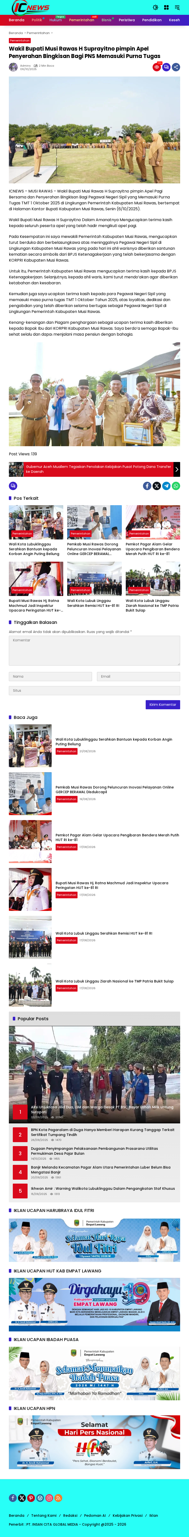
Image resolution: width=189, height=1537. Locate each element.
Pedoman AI (95, 1515)
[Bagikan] (176, 67)
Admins (25, 65)
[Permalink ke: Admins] (14, 67)
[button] (155, 7)
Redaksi (70, 1515)
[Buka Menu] (166, 7)
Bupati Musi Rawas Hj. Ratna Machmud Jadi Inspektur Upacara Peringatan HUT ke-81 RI (35, 605)
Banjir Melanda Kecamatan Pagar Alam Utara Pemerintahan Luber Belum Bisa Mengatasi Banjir (101, 1170)
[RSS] (58, 1498)
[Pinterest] (31, 1498)
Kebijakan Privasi (127, 1515)
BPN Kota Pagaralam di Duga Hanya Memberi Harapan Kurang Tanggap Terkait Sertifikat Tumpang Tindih (102, 1132)
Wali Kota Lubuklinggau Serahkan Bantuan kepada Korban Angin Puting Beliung (34, 549)
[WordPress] (40, 1498)
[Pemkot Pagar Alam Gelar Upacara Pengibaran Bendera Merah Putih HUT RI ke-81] (153, 522)
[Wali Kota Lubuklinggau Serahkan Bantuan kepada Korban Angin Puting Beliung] (36, 522)
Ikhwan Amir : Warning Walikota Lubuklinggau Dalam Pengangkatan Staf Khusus (103, 1188)
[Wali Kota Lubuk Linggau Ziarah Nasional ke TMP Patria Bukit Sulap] (153, 579)
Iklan (153, 1515)
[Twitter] (157, 486)
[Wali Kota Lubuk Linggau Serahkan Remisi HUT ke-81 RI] (94, 579)
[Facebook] (147, 486)
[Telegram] (166, 486)
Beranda (16, 1515)
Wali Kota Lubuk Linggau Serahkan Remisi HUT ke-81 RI (93, 603)
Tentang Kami (43, 1515)
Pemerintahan (20, 40)
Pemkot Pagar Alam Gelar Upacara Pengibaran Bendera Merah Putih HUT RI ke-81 (153, 549)
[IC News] (30, 7)
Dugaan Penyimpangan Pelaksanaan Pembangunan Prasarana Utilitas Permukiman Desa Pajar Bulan (94, 1151)
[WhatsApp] (176, 486)
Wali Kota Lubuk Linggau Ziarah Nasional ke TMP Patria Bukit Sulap (152, 605)
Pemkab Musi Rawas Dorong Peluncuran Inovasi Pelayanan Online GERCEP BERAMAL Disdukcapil (94, 549)
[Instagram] (49, 1498)
